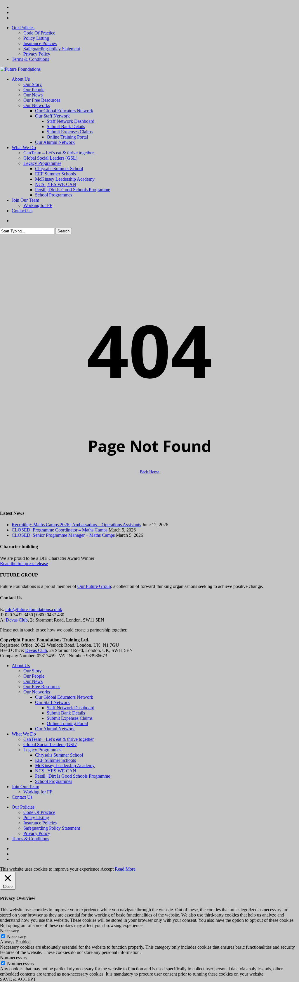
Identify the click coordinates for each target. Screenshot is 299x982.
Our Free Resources (41, 686)
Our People (33, 676)
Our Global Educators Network (64, 697)
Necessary (16, 936)
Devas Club (17, 619)
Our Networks (36, 691)
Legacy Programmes (42, 749)
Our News (33, 681)
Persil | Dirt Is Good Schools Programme (72, 776)
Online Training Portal (67, 723)
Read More (125, 869)
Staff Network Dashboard (70, 707)
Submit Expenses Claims (70, 718)
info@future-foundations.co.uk (33, 609)
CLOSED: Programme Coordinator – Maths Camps (59, 529)
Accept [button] (107, 869)
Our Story (32, 670)
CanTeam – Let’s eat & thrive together (58, 739)
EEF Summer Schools (55, 760)
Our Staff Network (52, 702)
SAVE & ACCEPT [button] (18, 979)
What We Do (24, 733)
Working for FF (37, 791)
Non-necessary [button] (13, 957)
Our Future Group (94, 586)
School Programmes (53, 781)
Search (63, 231)
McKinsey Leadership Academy (65, 765)
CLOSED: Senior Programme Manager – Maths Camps (63, 535)
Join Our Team (25, 786)
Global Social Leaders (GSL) (50, 744)
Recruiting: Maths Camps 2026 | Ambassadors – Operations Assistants (76, 524)
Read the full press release (24, 563)
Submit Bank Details (66, 712)
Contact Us (22, 797)
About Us (21, 665)
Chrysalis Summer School (59, 755)
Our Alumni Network (55, 728)
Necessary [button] (9, 930)
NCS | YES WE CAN (55, 770)
